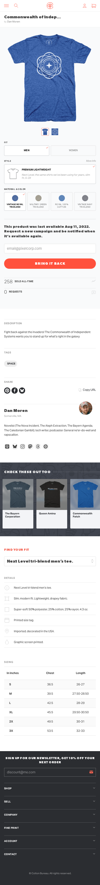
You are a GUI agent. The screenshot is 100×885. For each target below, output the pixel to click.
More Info (91, 161)
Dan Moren (13, 21)
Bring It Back (50, 263)
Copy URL (89, 390)
